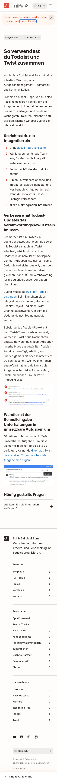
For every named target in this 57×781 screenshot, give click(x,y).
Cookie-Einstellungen (38, 763)
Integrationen (12, 37)
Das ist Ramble (28, 21)
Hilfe (18, 5)
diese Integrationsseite (31, 147)
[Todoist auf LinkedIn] (21, 737)
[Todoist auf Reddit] (36, 737)
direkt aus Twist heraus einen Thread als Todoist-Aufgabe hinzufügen (27, 455)
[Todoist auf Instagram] (28, 737)
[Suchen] (26, 6)
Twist (38, 75)
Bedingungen (19, 763)
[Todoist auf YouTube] (14, 737)
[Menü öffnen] (50, 6)
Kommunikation (32, 37)
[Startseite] (6, 5)
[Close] (51, 17)
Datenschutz (31, 759)
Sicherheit (18, 759)
